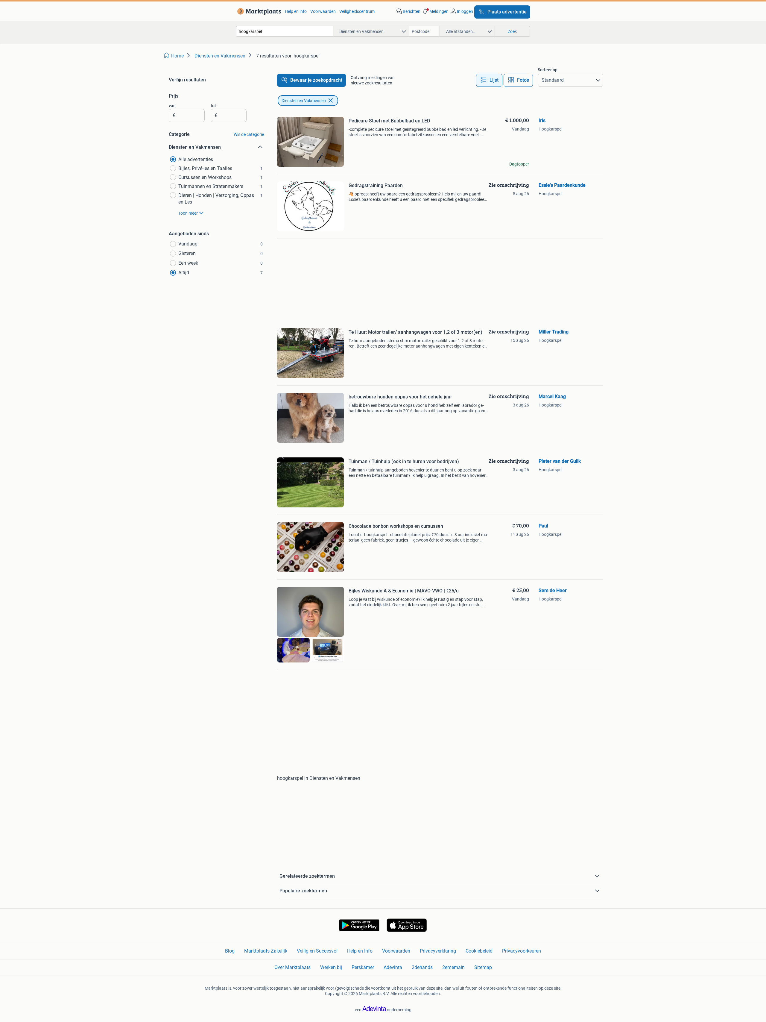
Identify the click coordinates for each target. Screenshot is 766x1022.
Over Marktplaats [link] (292, 967)
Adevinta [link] (393, 967)
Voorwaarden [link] (323, 11)
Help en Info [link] (360, 951)
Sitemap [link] (483, 967)
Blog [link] (230, 951)
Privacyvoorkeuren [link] (521, 951)
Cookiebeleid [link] (479, 951)
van (172, 105)
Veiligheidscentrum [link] (357, 11)
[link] (258, 11)
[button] (435, 11)
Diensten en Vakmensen (304, 100)
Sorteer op (547, 69)
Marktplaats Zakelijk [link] (265, 951)
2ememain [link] (453, 967)
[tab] (489, 80)
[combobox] (284, 31)
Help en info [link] (296, 11)
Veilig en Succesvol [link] (317, 951)
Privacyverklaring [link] (438, 951)
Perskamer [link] (363, 967)
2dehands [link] (422, 967)
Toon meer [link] (188, 213)
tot (213, 105)
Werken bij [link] (331, 967)
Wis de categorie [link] (249, 134)
